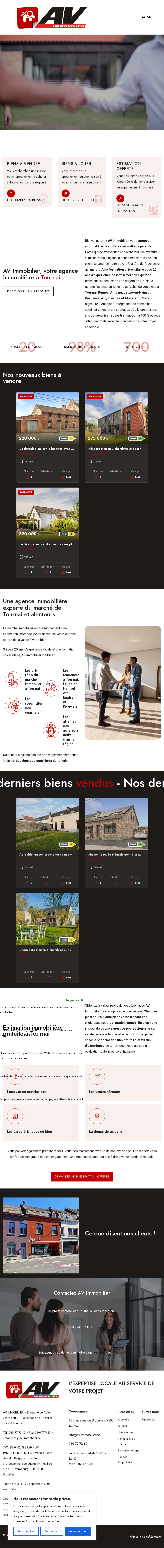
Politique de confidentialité (144, 1537)
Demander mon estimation (129, 208)
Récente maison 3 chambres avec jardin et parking (124, 448)
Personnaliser (26, 1531)
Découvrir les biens (24, 200)
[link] (27, 187)
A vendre (124, 1419)
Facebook (100, 1352)
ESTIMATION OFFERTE (21, 111)
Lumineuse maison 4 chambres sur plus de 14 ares (55, 544)
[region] (52, 1516)
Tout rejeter (51, 1531)
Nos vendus (125, 1432)
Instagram (119, 1352)
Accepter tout (78, 1531)
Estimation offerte (129, 1450)
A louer (122, 1426)
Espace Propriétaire (125, 1459)
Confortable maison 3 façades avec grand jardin (54, 448)
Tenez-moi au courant (126, 1441)
